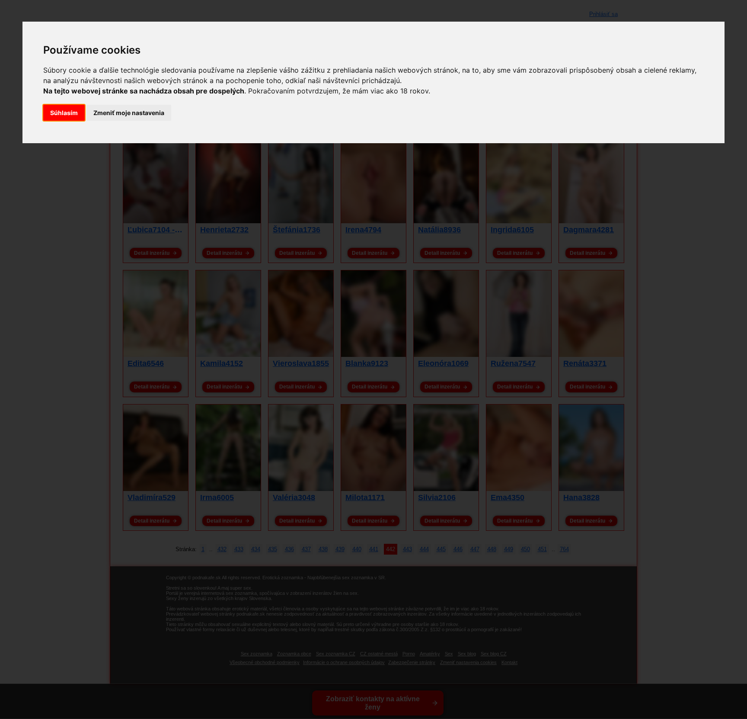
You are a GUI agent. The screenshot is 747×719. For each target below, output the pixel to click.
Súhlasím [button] (64, 112)
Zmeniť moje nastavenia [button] (128, 112)
